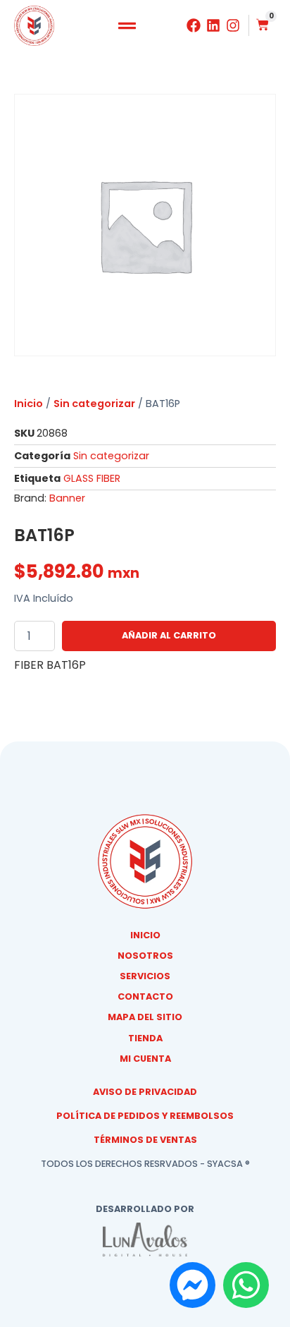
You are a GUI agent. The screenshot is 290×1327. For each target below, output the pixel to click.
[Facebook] (193, 25)
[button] (127, 26)
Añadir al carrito (169, 635)
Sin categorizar (94, 403)
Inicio (28, 403)
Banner (67, 498)
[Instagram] (233, 25)
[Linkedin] (213, 25)
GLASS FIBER (91, 478)
